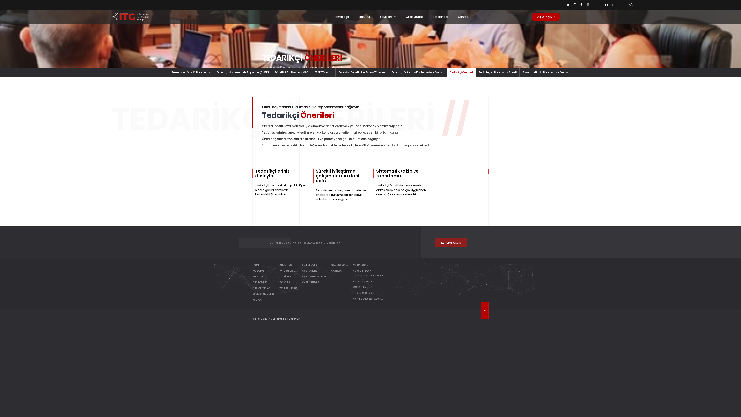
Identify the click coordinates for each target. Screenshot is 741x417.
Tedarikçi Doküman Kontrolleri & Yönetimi (417, 72)
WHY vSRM (259, 276)
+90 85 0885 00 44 (364, 293)
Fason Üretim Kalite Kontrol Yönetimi (546, 72)
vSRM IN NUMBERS (263, 294)
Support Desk (362, 270)
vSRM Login (544, 17)
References (440, 17)
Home (256, 265)
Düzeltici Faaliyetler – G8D (291, 72)
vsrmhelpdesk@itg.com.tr (368, 298)
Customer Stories (314, 276)
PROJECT (258, 299)
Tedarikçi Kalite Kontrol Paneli (498, 72)
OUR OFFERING (261, 288)
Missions (285, 276)
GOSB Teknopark (363, 287)
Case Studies (414, 17)
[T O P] (485, 310)
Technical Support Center (368, 275)
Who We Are (287, 270)
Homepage (341, 17)
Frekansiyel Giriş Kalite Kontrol (191, 72)
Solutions (386, 17)
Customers (309, 270)
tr (606, 5)
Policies (284, 282)
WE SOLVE (258, 270)
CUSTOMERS (260, 282)
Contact (463, 17)
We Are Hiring (288, 288)
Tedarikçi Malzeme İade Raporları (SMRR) (242, 72)
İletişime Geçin (451, 242)
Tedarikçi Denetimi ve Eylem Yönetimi (361, 72)
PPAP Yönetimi (323, 72)
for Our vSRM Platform (365, 281)
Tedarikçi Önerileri (461, 72)
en (613, 5)
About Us (364, 17)
